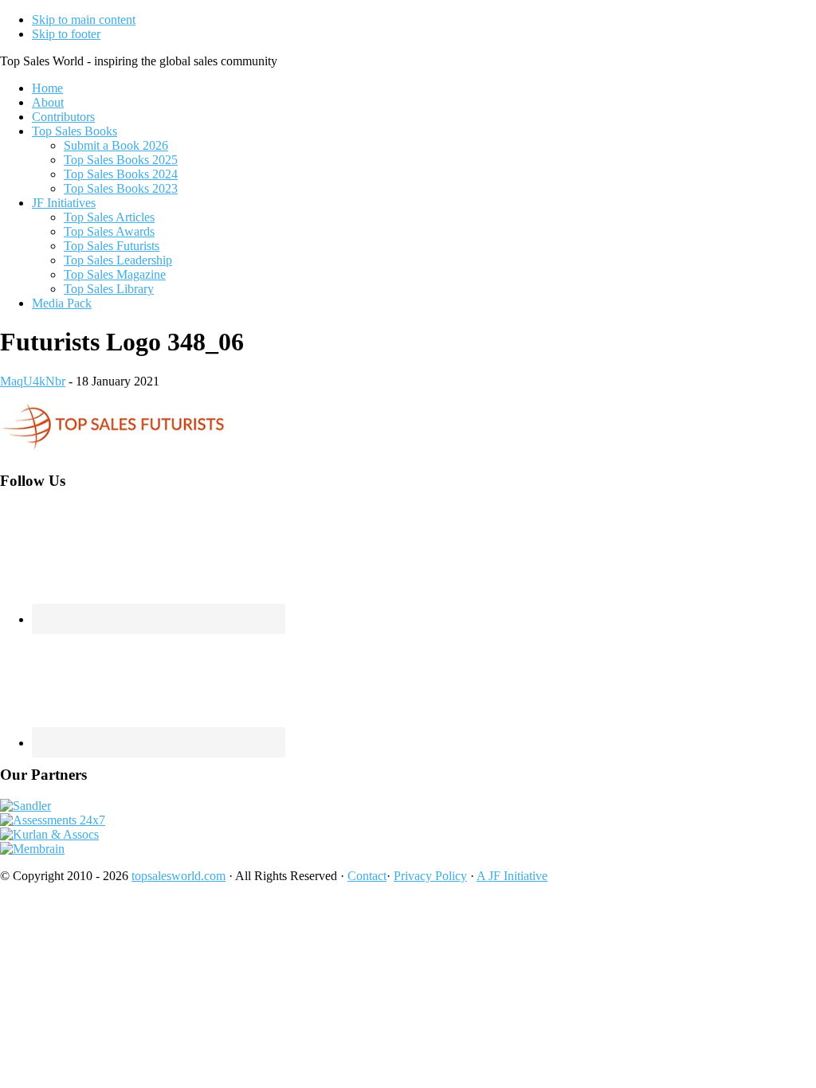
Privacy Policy (430, 876)
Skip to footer (66, 34)
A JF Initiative (512, 876)
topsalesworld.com (178, 876)
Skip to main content (83, 19)
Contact (366, 876)
